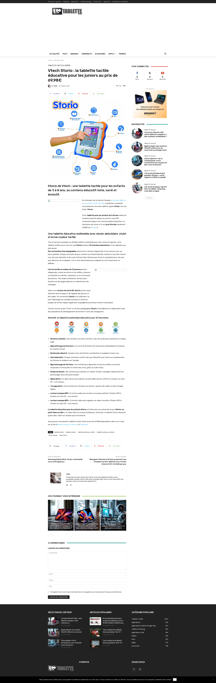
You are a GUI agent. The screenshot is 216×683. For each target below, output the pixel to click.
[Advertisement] (108, 34)
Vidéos (67, 65)
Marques (74, 54)
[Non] (213, 680)
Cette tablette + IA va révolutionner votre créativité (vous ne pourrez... (71, 643)
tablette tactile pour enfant (86, 432)
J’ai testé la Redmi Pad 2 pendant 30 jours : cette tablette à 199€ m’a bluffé (155, 175)
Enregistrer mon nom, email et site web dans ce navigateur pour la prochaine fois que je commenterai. (86, 592)
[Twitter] (140, 669)
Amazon (94, 227)
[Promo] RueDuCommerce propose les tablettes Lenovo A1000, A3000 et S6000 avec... (113, 621)
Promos (122, 54)
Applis (111, 54)
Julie (55, 86)
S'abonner (162, 72)
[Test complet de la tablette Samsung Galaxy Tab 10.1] (95, 632)
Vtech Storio (63, 435)
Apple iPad (107, 1)
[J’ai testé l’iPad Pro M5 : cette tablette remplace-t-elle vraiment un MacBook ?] (61, 515)
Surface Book (97, 1)
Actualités (54, 54)
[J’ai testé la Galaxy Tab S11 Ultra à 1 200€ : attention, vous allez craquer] (137, 187)
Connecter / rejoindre (54, 1)
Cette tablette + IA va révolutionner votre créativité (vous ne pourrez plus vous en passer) (113, 525)
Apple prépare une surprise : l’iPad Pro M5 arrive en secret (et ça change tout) (87, 526)
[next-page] (53, 534)
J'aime (137, 72)
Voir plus (149, 198)
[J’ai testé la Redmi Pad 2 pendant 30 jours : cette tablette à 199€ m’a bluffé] (137, 174)
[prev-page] (49, 534)
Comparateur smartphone (120, 1)
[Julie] (50, 85)
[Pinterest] (71, 485)
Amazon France (63, 425)
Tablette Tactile (59, 60)
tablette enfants (71, 432)
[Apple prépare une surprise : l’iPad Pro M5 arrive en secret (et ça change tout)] (87, 515)
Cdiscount (84, 425)
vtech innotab (53, 435)
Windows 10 (74, 1)
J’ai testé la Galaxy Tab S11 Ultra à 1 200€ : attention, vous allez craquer (155, 189)
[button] (165, 54)
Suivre (150, 72)
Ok (175, 679)
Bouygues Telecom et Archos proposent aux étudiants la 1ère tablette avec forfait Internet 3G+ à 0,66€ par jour (108, 461)
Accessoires (100, 54)
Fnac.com (74, 425)
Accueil (50, 60)
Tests (64, 54)
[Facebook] (67, 485)
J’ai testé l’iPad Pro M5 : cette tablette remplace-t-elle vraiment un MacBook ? (60, 526)
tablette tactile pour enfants (105, 432)
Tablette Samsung (86, 1)
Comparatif (86, 54)
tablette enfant (59, 432)
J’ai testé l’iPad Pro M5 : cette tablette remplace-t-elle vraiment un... (71, 621)
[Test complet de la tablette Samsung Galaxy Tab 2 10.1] (95, 643)
